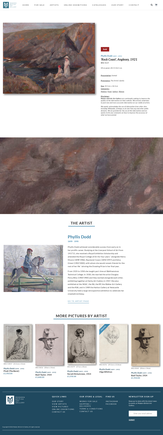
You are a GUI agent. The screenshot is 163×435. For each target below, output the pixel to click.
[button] (152, 5)
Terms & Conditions (91, 409)
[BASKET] (156, 5)
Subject (115, 91)
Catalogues (99, 5)
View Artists (59, 404)
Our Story (117, 5)
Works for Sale (89, 401)
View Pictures (60, 407)
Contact (134, 5)
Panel (110, 91)
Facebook (111, 404)
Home (26, 5)
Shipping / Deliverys (85, 405)
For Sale (39, 5)
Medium (104, 91)
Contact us (58, 412)
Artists (54, 5)
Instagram (112, 401)
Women (121, 91)
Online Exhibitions (75, 5)
